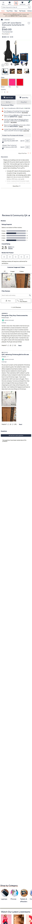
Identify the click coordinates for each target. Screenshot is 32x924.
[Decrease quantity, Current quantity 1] (2, 92)
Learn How (26, 130)
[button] (3, 3)
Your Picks (9, 11)
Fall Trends (22, 11)
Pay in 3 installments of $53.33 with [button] (13, 108)
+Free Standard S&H (7, 32)
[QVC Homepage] (2, 20)
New (16, 11)
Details (20, 116)
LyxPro (3, 27)
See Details (25, 112)
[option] (16, 15)
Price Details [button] (5, 34)
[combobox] (14, 7)
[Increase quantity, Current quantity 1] (7, 92)
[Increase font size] (28, 153)
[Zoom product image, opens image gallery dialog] (2, 65)
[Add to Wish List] (29, 23)
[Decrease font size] (30, 153)
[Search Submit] (29, 7)
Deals (3, 11)
